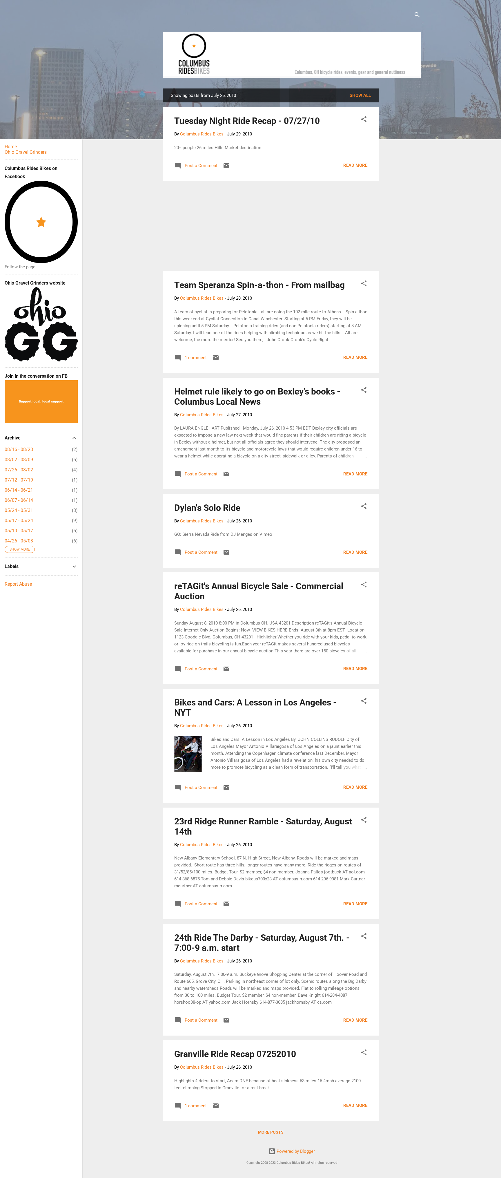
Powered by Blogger (295, 1151)
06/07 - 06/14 (19, 500)
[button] (363, 120)
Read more (355, 165)
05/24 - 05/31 (19, 510)
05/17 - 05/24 (19, 520)
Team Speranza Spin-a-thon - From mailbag (259, 285)
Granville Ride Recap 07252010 (235, 1054)
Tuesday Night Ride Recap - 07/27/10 (247, 121)
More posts (271, 1132)
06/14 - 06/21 (19, 490)
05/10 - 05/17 (19, 530)
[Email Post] (226, 167)
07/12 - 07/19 (19, 480)
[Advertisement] (401, 175)
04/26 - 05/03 (19, 541)
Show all (360, 95)
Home (11, 146)
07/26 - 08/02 (19, 470)
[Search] (417, 16)
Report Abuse (18, 584)
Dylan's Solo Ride (207, 508)
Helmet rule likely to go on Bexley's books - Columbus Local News (257, 396)
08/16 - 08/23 (19, 449)
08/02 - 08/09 (19, 459)
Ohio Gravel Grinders (26, 152)
